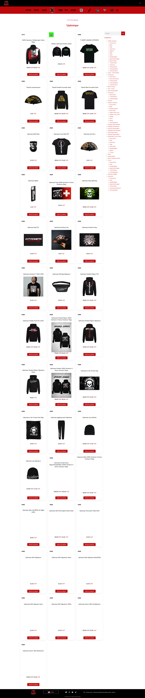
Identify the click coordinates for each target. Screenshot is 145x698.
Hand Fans (112, 49)
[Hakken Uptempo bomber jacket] (61, 51)
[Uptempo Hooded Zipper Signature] (90, 333)
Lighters (111, 51)
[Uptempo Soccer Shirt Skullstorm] (33, 663)
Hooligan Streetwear (113, 126)
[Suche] (123, 33)
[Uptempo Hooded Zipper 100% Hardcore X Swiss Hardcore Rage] (61, 337)
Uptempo (110, 176)
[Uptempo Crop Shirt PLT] (61, 147)
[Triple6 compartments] (33, 100)
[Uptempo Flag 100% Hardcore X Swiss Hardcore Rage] (61, 193)
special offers (111, 156)
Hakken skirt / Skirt (114, 114)
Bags (110, 106)
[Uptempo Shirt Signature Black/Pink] (90, 570)
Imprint (113, 692)
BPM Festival (111, 87)
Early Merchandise (113, 91)
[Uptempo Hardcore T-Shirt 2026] (33, 287)
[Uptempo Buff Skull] (33, 147)
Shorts (111, 120)
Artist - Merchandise (113, 73)
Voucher (110, 100)
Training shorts (113, 71)
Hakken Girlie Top (114, 112)
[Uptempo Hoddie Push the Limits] (33, 333)
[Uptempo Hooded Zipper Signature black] (33, 385)
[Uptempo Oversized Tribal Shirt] (90, 523)
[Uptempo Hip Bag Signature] (61, 287)
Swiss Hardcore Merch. (114, 158)
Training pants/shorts (115, 188)
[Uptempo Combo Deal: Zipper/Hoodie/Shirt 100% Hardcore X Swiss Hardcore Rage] (61, 479)
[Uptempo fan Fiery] (90, 147)
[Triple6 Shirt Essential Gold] (90, 100)
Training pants (113, 67)
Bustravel (28, 10)
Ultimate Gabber (112, 174)
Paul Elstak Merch (113, 132)
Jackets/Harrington (114, 59)
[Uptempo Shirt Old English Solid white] (61, 523)
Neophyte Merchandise (114, 130)
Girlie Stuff (112, 77)
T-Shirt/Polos (113, 63)
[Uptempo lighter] (33, 193)
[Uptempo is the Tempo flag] (90, 383)
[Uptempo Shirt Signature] (33, 570)
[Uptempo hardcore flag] (90, 240)
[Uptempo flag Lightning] (90, 193)
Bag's (110, 45)
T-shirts (111, 152)
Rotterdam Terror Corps (114, 136)
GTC (84, 692)
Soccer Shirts (113, 61)
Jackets (111, 150)
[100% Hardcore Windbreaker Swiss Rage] (33, 54)
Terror (109, 160)
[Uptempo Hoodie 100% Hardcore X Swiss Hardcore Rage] (61, 385)
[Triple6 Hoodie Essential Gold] (61, 100)
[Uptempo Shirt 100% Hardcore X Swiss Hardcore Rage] (90, 476)
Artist (66, 10)
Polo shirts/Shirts (114, 79)
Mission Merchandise (113, 128)
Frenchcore (111, 93)
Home (68, 20)
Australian (111, 75)
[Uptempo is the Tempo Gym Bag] (33, 430)
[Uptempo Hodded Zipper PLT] (90, 287)
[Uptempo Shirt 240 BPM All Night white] (33, 525)
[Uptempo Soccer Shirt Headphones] (90, 617)
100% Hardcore (112, 41)
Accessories (112, 43)
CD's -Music (111, 89)
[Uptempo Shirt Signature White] (61, 617)
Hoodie (111, 116)
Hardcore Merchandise (114, 124)
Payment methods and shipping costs (102, 692)
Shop (71, 20)
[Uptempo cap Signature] (33, 473)
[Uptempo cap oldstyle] (90, 430)
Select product (33, 74)
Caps (110, 47)
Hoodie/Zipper (113, 57)
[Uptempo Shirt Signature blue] (33, 617)
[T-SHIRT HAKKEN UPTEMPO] (90, 54)
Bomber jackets (113, 108)
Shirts (111, 118)
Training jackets (113, 69)
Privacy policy (89, 692)
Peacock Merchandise (114, 134)
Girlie (110, 55)
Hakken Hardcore (112, 102)
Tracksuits (112, 65)
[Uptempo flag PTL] (33, 240)
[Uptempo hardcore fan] (61, 240)
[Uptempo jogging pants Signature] (61, 430)
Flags (110, 53)
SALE (109, 154)
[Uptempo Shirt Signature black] (61, 570)
